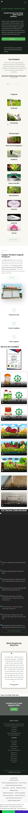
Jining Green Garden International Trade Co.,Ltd (12, 804)
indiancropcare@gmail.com (14, 733)
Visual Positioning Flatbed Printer (14, 785)
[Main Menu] (25, 2)
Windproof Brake (14, 790)
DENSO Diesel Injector (8, 793)
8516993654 (14, 729)
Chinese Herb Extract (20, 795)
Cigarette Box (5, 787)
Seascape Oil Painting (8, 795)
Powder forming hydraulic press (10, 782)
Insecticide (14, 123)
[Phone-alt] (16, 44)
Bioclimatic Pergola (21, 787)
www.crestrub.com (21, 808)
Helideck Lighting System (14, 800)
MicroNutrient (14, 195)
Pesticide (14, 173)
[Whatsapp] (20, 44)
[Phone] (21, 811)
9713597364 (14, 727)
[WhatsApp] (8, 811)
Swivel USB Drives (14, 780)
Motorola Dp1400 (4, 806)
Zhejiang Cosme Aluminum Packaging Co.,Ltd (11, 810)
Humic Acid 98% (14, 183)
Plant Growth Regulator (14, 146)
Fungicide (14, 94)
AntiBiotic (14, 159)
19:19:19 (14, 233)
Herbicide (14, 108)
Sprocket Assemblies (20, 793)
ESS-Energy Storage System (15, 806)
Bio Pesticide (14, 741)
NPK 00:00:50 (14, 752)
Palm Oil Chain (22, 782)
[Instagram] (11, 44)
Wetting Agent (14, 133)
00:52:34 (14, 223)
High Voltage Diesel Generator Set (14, 798)
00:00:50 (14, 209)
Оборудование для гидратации (8, 808)
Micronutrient (14, 760)
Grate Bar (12, 787)
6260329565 (14, 731)
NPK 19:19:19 (14, 756)
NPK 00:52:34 (14, 754)
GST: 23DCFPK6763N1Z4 (14, 735)
